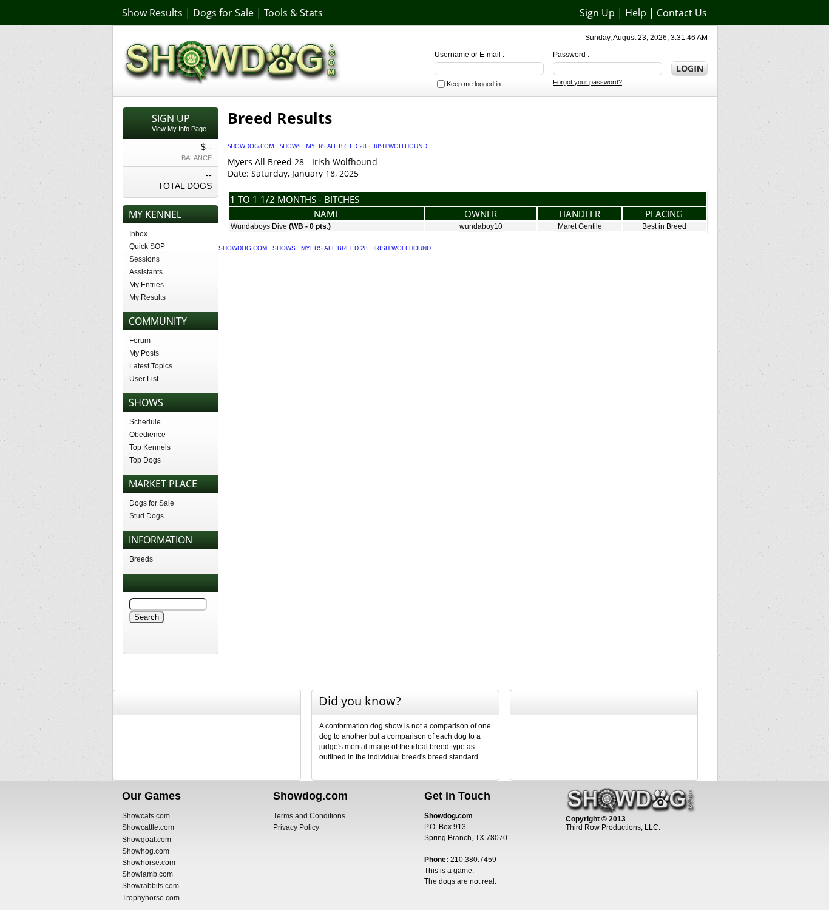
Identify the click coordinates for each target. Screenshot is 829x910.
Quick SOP (147, 246)
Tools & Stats (293, 12)
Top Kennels (150, 447)
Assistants (146, 272)
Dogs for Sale (223, 12)
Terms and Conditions (309, 816)
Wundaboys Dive (259, 226)
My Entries (146, 284)
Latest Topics (150, 366)
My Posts (144, 353)
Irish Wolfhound (399, 145)
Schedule (145, 422)
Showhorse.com (148, 862)
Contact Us (682, 12)
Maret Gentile (580, 226)
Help (635, 12)
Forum (140, 340)
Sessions (144, 259)
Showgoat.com (146, 839)
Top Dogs (145, 460)
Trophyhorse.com (151, 898)
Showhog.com (145, 851)
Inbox (138, 233)
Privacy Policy (296, 827)
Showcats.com (146, 816)
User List (143, 379)
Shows (290, 145)
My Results (147, 297)
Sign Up (597, 12)
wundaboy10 (480, 226)
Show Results (152, 12)
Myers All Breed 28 (336, 145)
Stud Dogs (146, 516)
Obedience (147, 434)
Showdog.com (251, 145)
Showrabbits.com (150, 885)
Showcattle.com (148, 827)
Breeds (141, 559)
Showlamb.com (147, 874)
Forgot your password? (587, 82)
